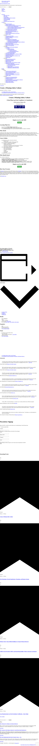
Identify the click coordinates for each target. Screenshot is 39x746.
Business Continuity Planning (10, 24)
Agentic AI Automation (13, 50)
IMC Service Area (6, 15)
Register (19, 122)
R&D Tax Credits (8, 61)
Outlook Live (4, 314)
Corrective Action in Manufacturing (13, 26)
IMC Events (9, 321)
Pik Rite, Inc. (13, 392)
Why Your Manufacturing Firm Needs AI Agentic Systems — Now (10, 737)
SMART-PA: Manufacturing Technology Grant (13, 55)
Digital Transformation (11, 49)
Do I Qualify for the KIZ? (11, 65)
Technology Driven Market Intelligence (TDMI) (13, 62)
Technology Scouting (9, 56)
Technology (5, 46)
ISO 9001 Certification (9, 37)
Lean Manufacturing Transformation (11, 39)
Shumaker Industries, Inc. (13, 375)
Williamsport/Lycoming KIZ (10, 63)
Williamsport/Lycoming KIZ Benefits (13, 66)
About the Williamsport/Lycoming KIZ (13, 64)
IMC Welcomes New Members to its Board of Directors (9, 723)
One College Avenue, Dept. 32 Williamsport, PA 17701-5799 (30, 744)
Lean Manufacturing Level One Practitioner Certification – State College (14, 713)
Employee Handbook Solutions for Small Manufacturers (16, 27)
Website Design (8, 57)
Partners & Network (7, 18)
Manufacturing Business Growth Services (12, 31)
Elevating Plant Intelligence (12, 52)
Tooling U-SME (8, 34)
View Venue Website (5, 336)
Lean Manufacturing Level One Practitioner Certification (14, 79)
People (5, 70)
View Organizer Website (5, 328)
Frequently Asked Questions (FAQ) (9, 21)
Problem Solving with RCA (10, 82)
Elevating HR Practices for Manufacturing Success (13, 25)
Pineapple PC (17, 743)
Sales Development (9, 32)
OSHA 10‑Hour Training (9, 43)
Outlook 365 (4, 313)
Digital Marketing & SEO (9, 54)
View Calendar (2, 716)
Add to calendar (2, 282)
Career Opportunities (7, 19)
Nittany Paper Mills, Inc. (18, 414)
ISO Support (8, 38)
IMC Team (5, 16)
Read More (1, 728)
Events (3, 68)
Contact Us (5, 20)
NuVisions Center (15, 398)
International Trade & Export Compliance (12, 36)
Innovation (5, 58)
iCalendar (3, 312)
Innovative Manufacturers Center (5, 3)
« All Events (2, 85)
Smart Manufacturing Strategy (14, 51)
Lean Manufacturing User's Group (11, 30)
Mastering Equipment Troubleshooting (11, 42)
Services (3, 22)
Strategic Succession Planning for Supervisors (12, 33)
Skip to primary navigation (6, 1)
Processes (5, 35)
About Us (3, 14)
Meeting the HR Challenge (10, 73)
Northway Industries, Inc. (19, 381)
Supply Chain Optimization (10, 45)
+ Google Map (14, 334)
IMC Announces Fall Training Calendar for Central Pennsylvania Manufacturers (13, 730)
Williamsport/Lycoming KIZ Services (13, 67)
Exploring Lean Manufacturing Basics (13, 40)
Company (1, 428)
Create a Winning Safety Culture (6, 516)
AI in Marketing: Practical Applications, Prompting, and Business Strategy (13, 92)
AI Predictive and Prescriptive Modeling (12, 47)
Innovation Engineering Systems (10, 59)
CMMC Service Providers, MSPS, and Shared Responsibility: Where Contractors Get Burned (18, 651)
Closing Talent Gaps (11, 48)
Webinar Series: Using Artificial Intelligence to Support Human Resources (14, 641)
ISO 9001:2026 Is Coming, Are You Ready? (9, 91)
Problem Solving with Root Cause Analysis (12, 44)
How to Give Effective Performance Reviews (14, 28)
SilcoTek (15, 403)
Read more (30, 362)
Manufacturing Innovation (10, 60)
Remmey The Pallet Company (11, 364)
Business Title (2, 434)
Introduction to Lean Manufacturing (13, 41)
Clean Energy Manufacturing (10, 53)
